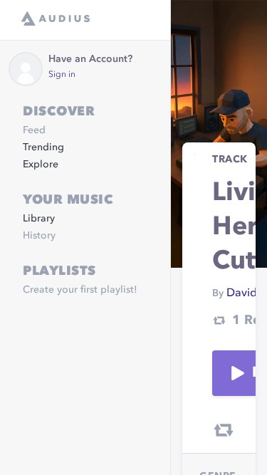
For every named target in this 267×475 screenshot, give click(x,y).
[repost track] (223, 430)
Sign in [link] (61, 75)
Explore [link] (40, 164)
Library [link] (39, 219)
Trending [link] (43, 147)
